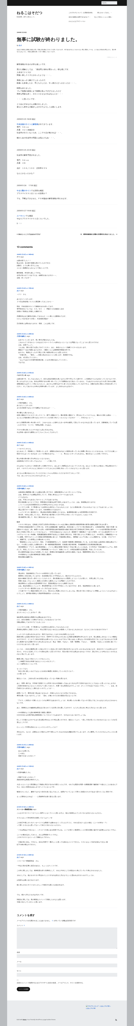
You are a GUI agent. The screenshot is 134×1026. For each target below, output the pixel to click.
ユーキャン (21, 216)
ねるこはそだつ (29, 12)
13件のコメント (112, 57)
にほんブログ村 (90, 1008)
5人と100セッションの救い (103, 17)
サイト (19, 971)
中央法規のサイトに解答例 (27, 124)
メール (19, 962)
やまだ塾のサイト (24, 190)
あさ (20, 45)
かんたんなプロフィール (77, 21)
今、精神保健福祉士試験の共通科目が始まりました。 (98, 234)
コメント (21, 925)
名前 (18, 952)
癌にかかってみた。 (104, 13)
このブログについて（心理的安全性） (81, 13)
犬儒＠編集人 (21, 336)
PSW (20, 223)
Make (24, 1019)
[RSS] (116, 1019)
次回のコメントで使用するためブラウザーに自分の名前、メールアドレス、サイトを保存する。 (50, 983)
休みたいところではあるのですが (29, 234)
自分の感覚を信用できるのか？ (79, 17)
